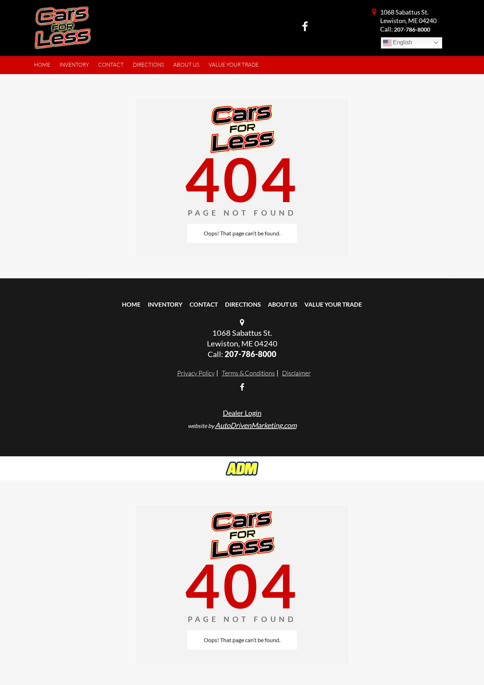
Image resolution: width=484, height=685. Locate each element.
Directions (243, 304)
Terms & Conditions (248, 373)
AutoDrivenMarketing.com (256, 425)
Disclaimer (296, 373)
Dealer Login (242, 412)
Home (131, 304)
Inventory (165, 304)
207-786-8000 (412, 29)
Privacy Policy (196, 373)
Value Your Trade (333, 304)
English (402, 42)
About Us (282, 304)
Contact (204, 304)
